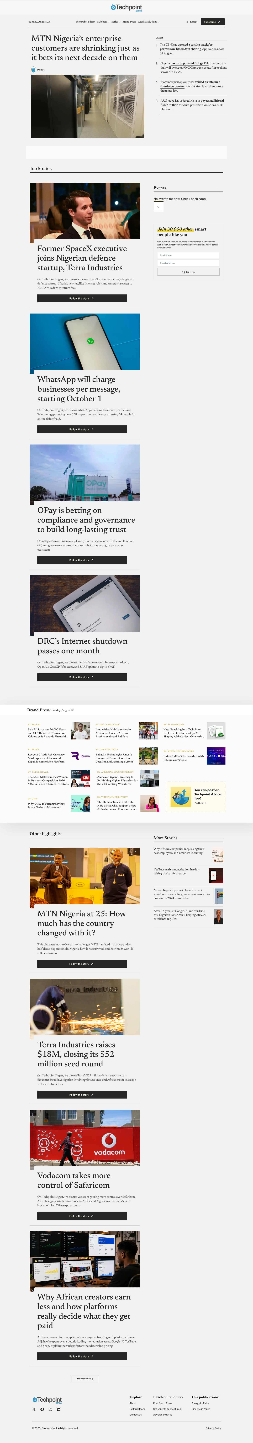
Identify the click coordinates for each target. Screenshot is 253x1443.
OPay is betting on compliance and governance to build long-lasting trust (86, 520)
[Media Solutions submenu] (158, 22)
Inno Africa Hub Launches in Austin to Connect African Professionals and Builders (113, 733)
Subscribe (210, 22)
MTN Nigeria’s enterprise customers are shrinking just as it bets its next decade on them (85, 48)
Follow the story (79, 298)
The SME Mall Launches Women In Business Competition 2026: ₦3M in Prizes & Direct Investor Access (48, 781)
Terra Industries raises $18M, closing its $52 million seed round (76, 1055)
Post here (199, 803)
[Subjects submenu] (108, 22)
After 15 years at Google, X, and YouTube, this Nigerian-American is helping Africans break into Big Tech (180, 915)
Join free (190, 271)
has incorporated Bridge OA (189, 63)
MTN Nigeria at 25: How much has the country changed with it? (81, 924)
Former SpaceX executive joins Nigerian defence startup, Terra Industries (82, 258)
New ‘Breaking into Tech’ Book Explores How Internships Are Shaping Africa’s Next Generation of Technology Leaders (184, 733)
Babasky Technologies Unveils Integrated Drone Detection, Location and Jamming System (114, 758)
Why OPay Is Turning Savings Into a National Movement (46, 806)
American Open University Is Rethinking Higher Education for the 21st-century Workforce (117, 781)
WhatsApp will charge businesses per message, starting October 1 (78, 389)
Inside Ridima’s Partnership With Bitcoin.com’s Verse (184, 758)
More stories (85, 1379)
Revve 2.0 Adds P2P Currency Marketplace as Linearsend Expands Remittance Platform (46, 758)
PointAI (41, 70)
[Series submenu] (119, 22)
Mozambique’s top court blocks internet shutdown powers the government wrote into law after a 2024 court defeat (182, 894)
